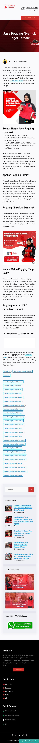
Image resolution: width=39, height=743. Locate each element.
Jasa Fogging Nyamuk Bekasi (12, 385)
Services (8, 688)
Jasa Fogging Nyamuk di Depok (13, 428)
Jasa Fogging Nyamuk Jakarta (13, 463)
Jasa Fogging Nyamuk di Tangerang (14, 452)
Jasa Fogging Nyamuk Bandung (13, 382)
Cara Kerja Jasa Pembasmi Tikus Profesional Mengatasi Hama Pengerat (23, 508)
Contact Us (9, 691)
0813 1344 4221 (32, 8)
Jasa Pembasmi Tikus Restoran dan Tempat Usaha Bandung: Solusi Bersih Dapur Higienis (23, 520)
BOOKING (19, 669)
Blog (6, 698)
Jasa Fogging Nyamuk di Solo (12, 448)
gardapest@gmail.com (12, 715)
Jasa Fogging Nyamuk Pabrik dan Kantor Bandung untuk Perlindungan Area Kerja (23, 556)
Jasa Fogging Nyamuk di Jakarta (13, 432)
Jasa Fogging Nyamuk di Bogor (13, 413)
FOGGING (7, 371)
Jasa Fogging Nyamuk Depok (12, 401)
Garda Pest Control (17, 80)
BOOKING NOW (30, 17)
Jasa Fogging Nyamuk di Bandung (14, 405)
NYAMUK (6, 375)
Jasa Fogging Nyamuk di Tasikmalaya (15, 455)
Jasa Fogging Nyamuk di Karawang (14, 440)
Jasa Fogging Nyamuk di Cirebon (13, 424)
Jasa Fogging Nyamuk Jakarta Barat (14, 467)
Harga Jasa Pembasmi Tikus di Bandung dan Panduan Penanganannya (23, 533)
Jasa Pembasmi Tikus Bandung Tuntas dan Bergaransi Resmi (21, 545)
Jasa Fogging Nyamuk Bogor (12, 393)
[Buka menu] (29, 3)
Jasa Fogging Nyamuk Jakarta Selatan (15, 471)
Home (7, 695)
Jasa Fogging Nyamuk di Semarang (14, 444)
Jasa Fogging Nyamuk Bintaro (12, 389)
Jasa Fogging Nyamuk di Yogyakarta (14, 459)
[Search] (31, 489)
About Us (8, 684)
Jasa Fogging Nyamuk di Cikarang (14, 417)
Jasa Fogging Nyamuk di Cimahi (13, 420)
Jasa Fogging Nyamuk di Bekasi (13, 409)
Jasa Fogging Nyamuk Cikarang (13, 397)
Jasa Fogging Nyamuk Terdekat (22, 371)
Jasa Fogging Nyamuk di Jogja (13, 436)
